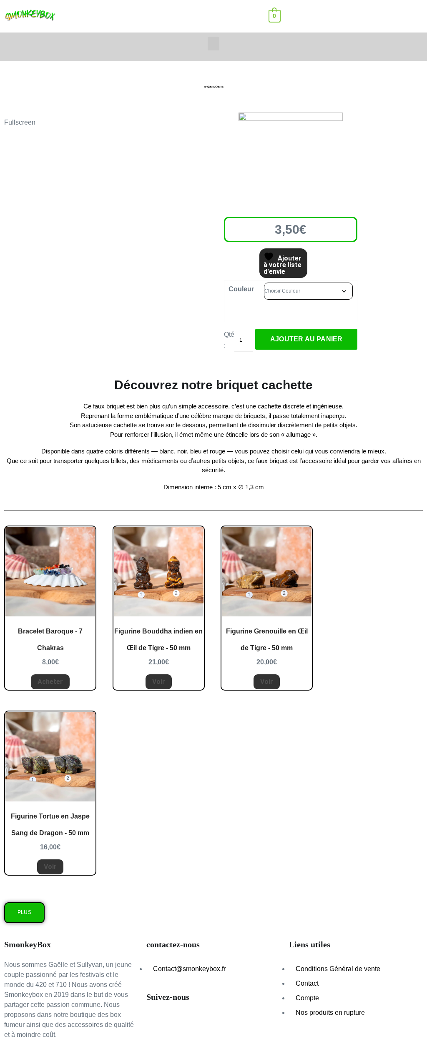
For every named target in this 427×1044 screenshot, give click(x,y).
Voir (158, 682)
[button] (335, 16)
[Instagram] (179, 1022)
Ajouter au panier (306, 339)
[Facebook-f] (201, 1022)
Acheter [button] (50, 682)
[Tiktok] (156, 1022)
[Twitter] (224, 1022)
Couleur (241, 289)
